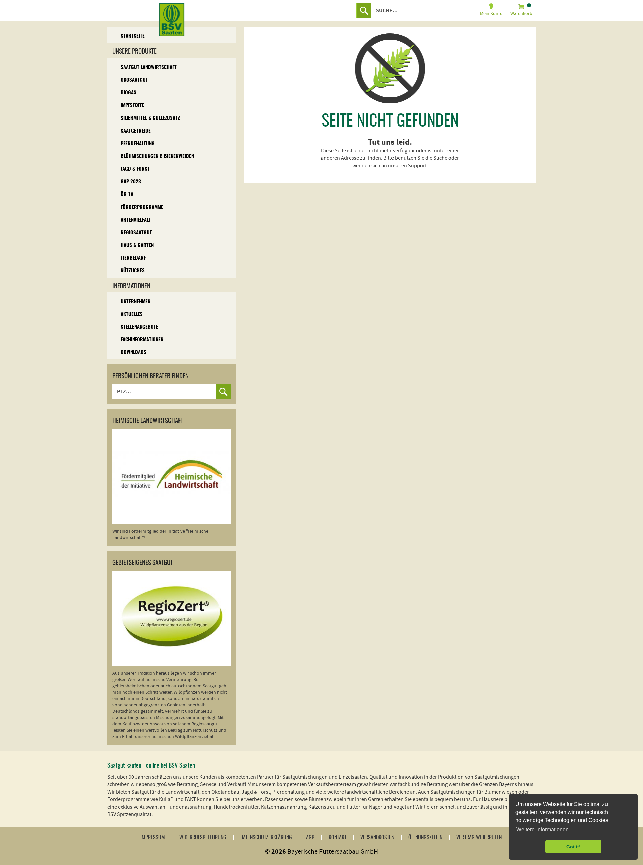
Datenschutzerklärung (266, 837)
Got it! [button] (573, 846)
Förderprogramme (142, 207)
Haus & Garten (137, 245)
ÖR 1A (127, 194)
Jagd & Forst (135, 169)
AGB (310, 837)
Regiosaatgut (136, 232)
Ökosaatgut (134, 80)
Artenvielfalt (136, 220)
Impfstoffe (132, 105)
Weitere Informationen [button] (542, 829)
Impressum (152, 837)
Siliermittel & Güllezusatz (150, 118)
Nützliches (133, 270)
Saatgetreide (136, 131)
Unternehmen (135, 301)
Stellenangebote (139, 327)
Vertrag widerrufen (479, 837)
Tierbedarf (133, 258)
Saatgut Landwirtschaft (149, 67)
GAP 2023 (131, 181)
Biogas (128, 92)
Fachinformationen (142, 339)
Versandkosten (377, 837)
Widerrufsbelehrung (202, 837)
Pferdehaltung (138, 143)
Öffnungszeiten (425, 837)
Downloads (133, 352)
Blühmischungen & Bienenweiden (157, 156)
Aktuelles (132, 314)
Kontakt (337, 837)
